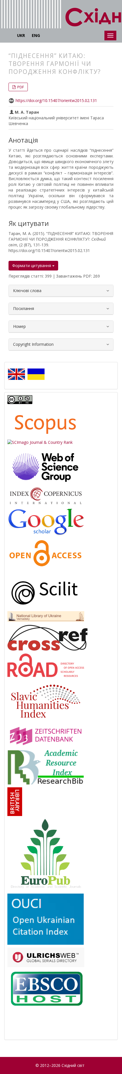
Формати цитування (32, 265)
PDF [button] (20, 87)
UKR (21, 35)
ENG (36, 35)
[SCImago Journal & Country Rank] (40, 442)
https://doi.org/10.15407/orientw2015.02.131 (56, 100)
